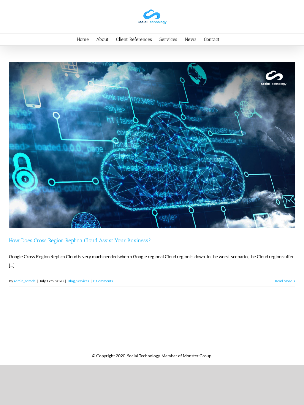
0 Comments (103, 281)
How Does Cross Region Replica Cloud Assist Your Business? (80, 240)
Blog (71, 281)
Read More (283, 281)
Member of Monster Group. (187, 355)
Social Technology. (143, 355)
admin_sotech (24, 281)
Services (82, 281)
